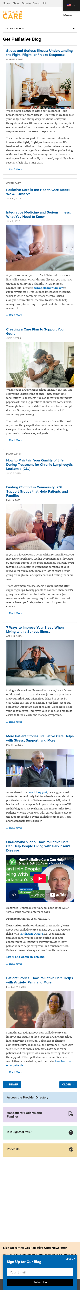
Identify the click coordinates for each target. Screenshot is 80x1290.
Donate (26, 3)
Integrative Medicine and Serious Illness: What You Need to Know (38, 214)
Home (6, 3)
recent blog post (37, 792)
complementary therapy (48, 287)
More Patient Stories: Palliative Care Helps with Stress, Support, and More (40, 738)
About (16, 3)
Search (38, 3)
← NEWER (12, 1084)
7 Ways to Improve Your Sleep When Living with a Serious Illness (35, 629)
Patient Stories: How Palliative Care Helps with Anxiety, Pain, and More (39, 980)
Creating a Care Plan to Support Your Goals (35, 331)
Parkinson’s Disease (31, 933)
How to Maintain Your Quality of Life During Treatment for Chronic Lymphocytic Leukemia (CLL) (39, 464)
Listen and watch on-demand (25, 956)
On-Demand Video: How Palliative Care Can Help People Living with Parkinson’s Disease (38, 846)
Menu (68, 15)
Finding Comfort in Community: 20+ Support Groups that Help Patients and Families (37, 491)
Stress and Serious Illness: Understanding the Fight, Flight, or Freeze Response (39, 52)
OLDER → (68, 1084)
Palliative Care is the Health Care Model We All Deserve (38, 192)
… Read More (14, 169)
